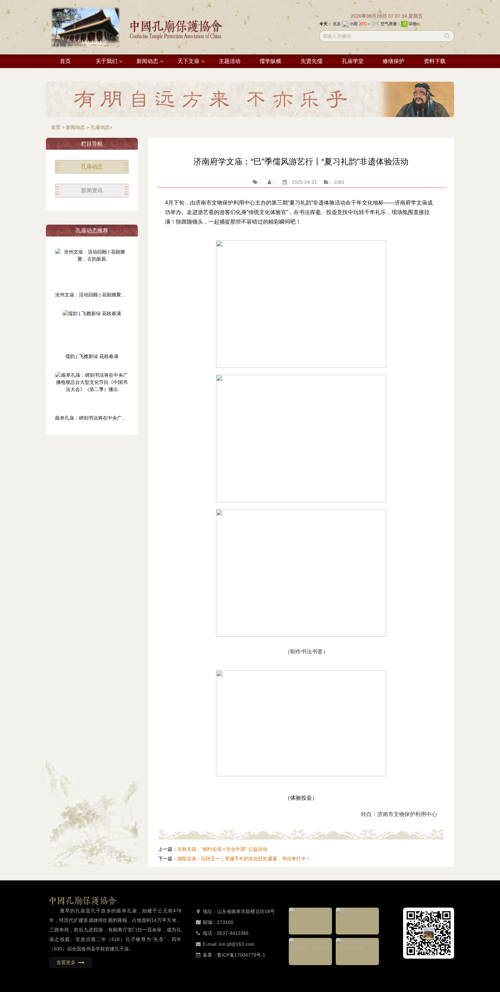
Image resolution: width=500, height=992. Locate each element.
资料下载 (435, 61)
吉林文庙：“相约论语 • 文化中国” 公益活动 (222, 849)
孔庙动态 (100, 127)
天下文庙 (188, 61)
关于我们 (106, 61)
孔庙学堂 (353, 61)
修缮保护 (393, 61)
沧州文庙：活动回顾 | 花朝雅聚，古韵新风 (100, 294)
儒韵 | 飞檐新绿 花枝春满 (91, 356)
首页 (65, 61)
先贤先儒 (311, 61)
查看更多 (67, 962)
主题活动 (229, 61)
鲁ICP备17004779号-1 (241, 955)
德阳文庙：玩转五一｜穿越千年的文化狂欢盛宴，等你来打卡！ (244, 858)
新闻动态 (147, 61)
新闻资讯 (92, 190)
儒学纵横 (270, 61)
